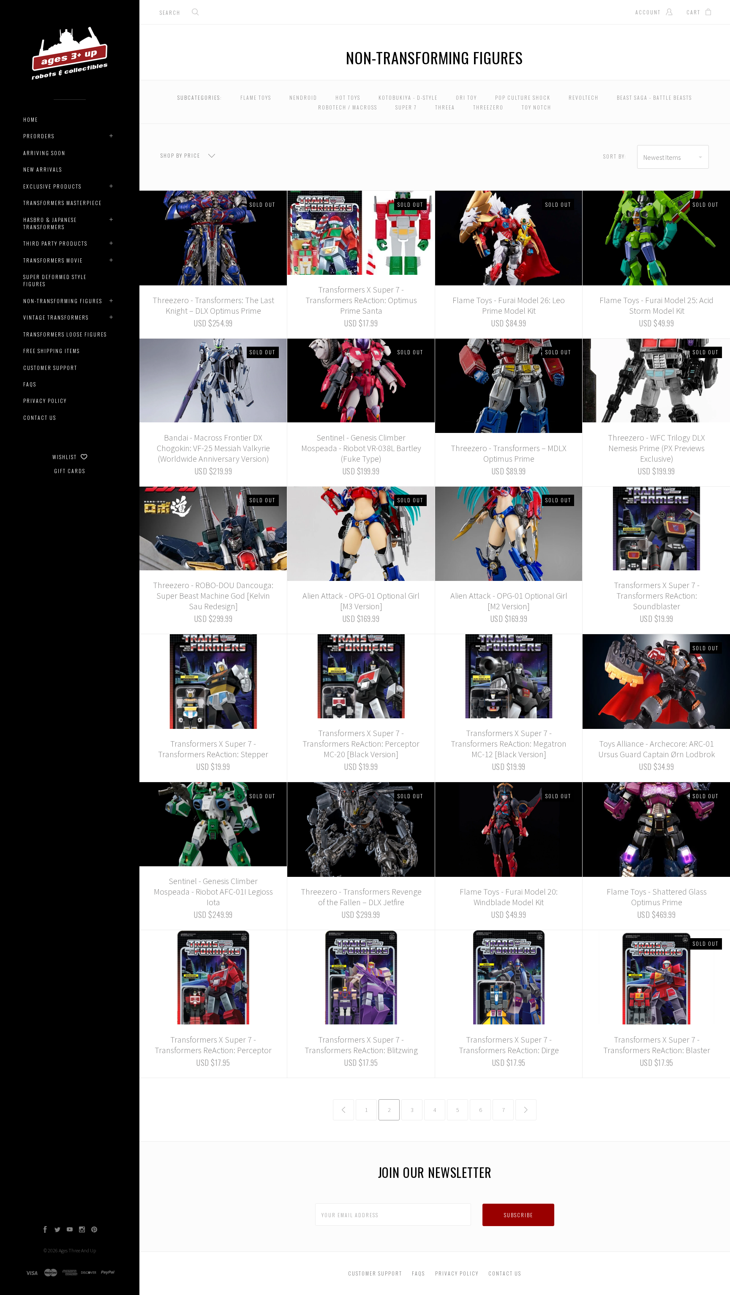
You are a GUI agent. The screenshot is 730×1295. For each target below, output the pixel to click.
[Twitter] (57, 1230)
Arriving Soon (44, 152)
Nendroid (303, 97)
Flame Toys (255, 97)
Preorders (38, 136)
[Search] (195, 12)
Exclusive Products (52, 186)
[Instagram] (82, 1230)
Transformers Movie (53, 260)
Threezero (488, 107)
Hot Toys (347, 97)
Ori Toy (466, 97)
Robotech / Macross (347, 107)
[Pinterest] (94, 1230)
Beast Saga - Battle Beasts (654, 97)
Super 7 (406, 107)
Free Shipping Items (51, 350)
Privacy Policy (45, 400)
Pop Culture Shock (522, 97)
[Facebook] (45, 1230)
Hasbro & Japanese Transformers (50, 223)
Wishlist (65, 456)
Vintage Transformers (56, 317)
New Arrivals (42, 169)
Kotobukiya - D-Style (408, 97)
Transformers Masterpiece (62, 202)
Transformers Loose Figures (65, 334)
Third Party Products (55, 243)
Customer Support (50, 367)
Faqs (29, 384)
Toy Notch (536, 107)
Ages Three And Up (77, 1250)
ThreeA (445, 107)
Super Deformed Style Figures (55, 280)
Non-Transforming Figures (62, 300)
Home (30, 119)
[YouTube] (70, 1230)
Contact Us (39, 417)
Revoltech (584, 97)
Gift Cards (69, 470)
